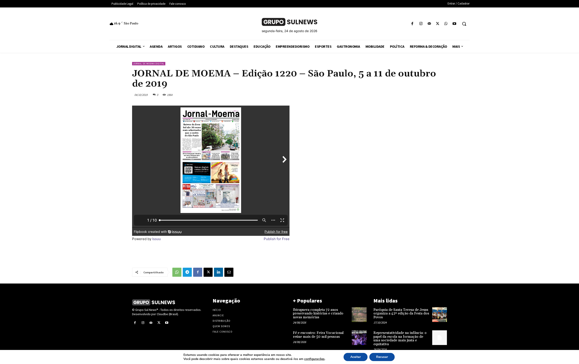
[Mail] (429, 24)
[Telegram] (187, 272)
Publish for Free (277, 239)
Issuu (156, 239)
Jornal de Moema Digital (148, 63)
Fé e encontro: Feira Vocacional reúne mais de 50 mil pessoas (318, 335)
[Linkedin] (218, 272)
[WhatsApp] (446, 24)
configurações (314, 359)
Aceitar (355, 357)
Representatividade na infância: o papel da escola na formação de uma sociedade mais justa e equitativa (400, 338)
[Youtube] (454, 24)
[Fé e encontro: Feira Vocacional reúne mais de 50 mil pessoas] (359, 337)
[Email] (228, 272)
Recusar (382, 357)
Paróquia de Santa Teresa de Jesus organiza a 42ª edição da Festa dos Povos (401, 313)
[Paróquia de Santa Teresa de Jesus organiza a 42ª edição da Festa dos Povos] (439, 314)
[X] (437, 24)
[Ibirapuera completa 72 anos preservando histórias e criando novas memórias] (359, 314)
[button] (464, 23)
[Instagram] (421, 24)
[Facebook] (412, 24)
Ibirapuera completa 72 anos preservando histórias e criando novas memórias (318, 313)
